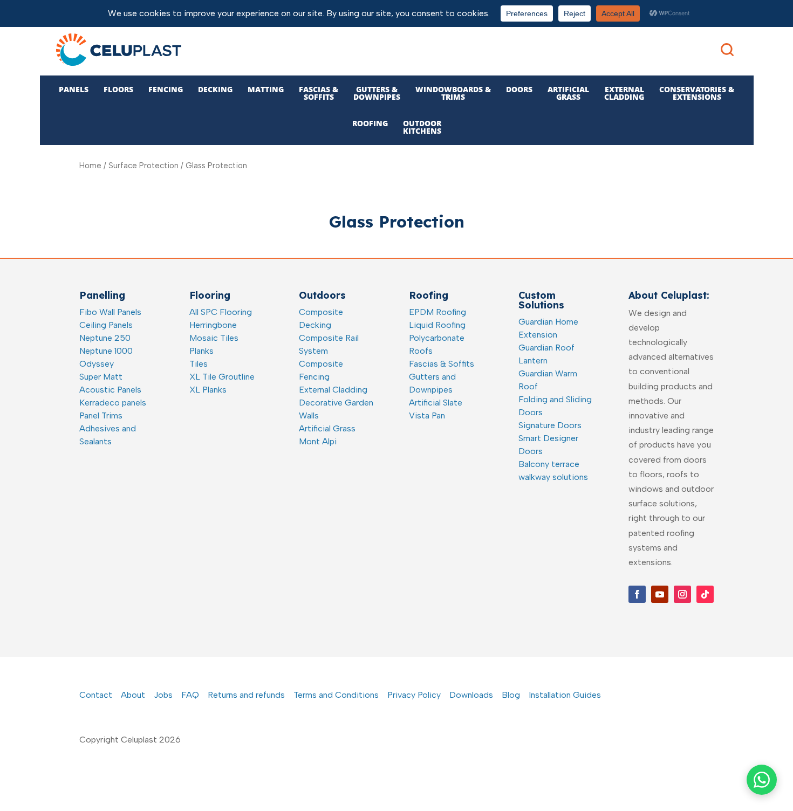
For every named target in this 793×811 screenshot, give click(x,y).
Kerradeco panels (112, 402)
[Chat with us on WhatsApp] (762, 780)
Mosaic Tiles (213, 338)
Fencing (165, 89)
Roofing (370, 123)
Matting (266, 89)
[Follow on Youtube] (659, 594)
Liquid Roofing (437, 325)
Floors (118, 89)
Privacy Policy (414, 695)
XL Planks (208, 389)
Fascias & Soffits (441, 364)
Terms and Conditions (336, 695)
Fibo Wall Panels (110, 312)
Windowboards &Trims (453, 93)
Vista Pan (427, 415)
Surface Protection (143, 165)
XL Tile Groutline (222, 377)
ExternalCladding (624, 93)
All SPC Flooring (220, 312)
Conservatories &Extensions (696, 93)
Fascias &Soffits (318, 93)
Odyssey (96, 364)
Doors (519, 89)
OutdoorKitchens (422, 127)
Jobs (163, 695)
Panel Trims (100, 415)
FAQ (190, 695)
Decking (215, 89)
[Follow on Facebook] (637, 594)
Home (90, 165)
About (133, 695)
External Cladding (333, 389)
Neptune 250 (105, 338)
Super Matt (100, 377)
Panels (73, 89)
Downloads (471, 695)
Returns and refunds (246, 695)
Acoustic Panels (110, 389)
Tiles (198, 364)
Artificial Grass (327, 428)
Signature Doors (550, 425)
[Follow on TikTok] (705, 594)
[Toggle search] (727, 49)
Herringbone (213, 325)
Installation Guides (565, 695)
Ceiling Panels (106, 325)
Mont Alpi (318, 441)
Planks (201, 351)
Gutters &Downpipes (376, 93)
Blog (511, 695)
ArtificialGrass (568, 93)
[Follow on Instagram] (682, 594)
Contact (95, 695)
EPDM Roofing (437, 312)
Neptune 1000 (106, 351)
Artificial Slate (435, 402)
